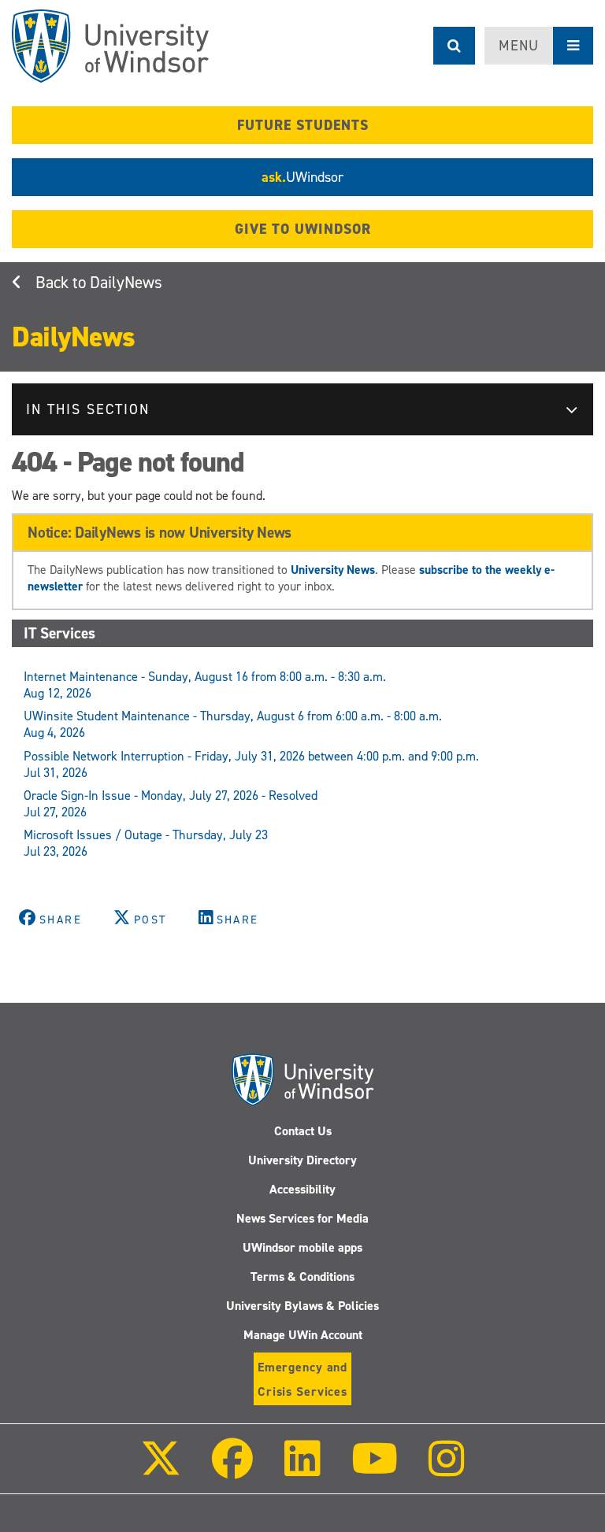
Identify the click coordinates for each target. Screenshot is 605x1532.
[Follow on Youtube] (374, 1469)
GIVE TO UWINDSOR (303, 229)
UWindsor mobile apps (302, 1247)
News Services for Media (302, 1218)
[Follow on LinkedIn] (301, 1469)
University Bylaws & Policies (302, 1305)
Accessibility (302, 1189)
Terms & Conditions (302, 1276)
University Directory (302, 1160)
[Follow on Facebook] (232, 1469)
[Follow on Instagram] (446, 1469)
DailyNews (126, 283)
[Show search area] (454, 46)
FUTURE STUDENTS (303, 125)
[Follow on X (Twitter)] (160, 1469)
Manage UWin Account (302, 1335)
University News (333, 569)
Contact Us (303, 1131)
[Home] (110, 46)
